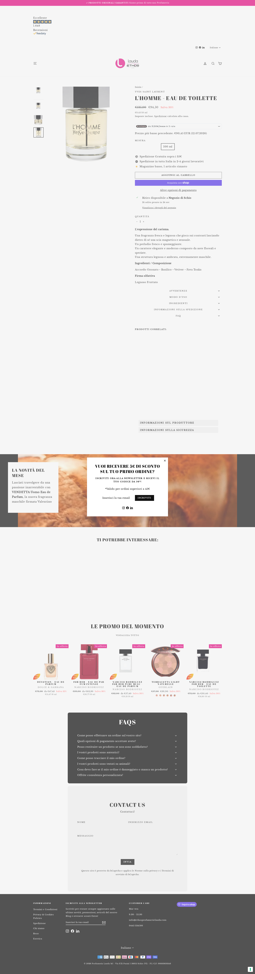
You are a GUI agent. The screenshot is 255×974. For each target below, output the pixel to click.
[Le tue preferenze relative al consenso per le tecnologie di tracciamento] (250, 969)
